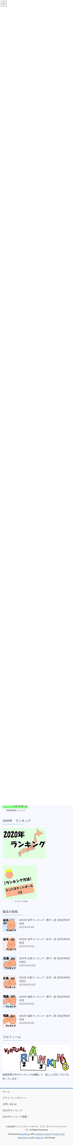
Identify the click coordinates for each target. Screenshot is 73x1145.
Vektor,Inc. (39, 1138)
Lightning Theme (42, 1134)
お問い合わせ (10, 1104)
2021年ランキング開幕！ (16, 1116)
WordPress (25, 1134)
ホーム (6, 1091)
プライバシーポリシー (14, 1097)
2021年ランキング (12, 1110)
